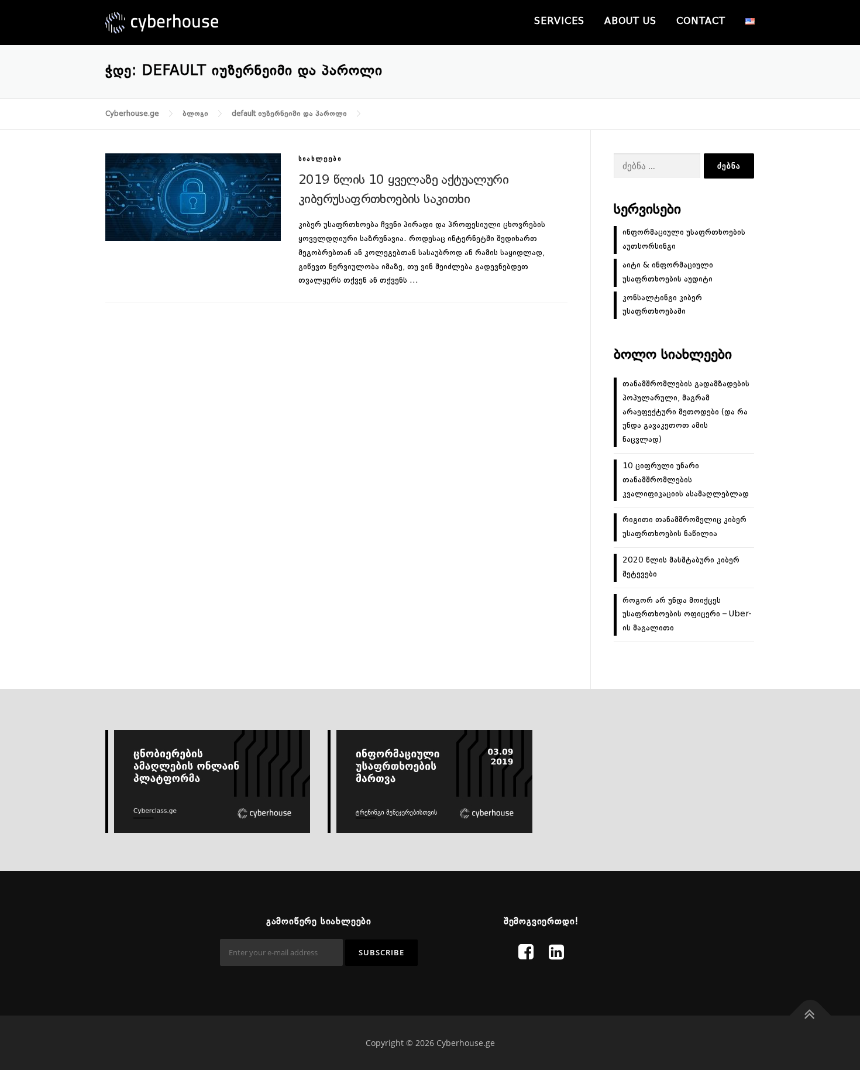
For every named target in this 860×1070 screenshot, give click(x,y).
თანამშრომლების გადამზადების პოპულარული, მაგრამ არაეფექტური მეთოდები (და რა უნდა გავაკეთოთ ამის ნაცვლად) (685, 412)
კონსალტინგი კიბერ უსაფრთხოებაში (662, 305)
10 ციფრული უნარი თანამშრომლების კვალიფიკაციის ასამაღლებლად (685, 480)
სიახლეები (320, 159)
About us (630, 21)
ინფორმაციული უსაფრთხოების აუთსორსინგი (683, 239)
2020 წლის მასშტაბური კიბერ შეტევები (680, 567)
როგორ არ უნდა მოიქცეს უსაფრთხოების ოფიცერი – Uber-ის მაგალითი (687, 614)
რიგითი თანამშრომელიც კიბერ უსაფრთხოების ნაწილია (684, 527)
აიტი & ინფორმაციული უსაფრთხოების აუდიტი (667, 272)
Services (559, 21)
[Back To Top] (810, 1016)
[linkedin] (556, 953)
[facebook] (526, 953)
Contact (700, 21)
